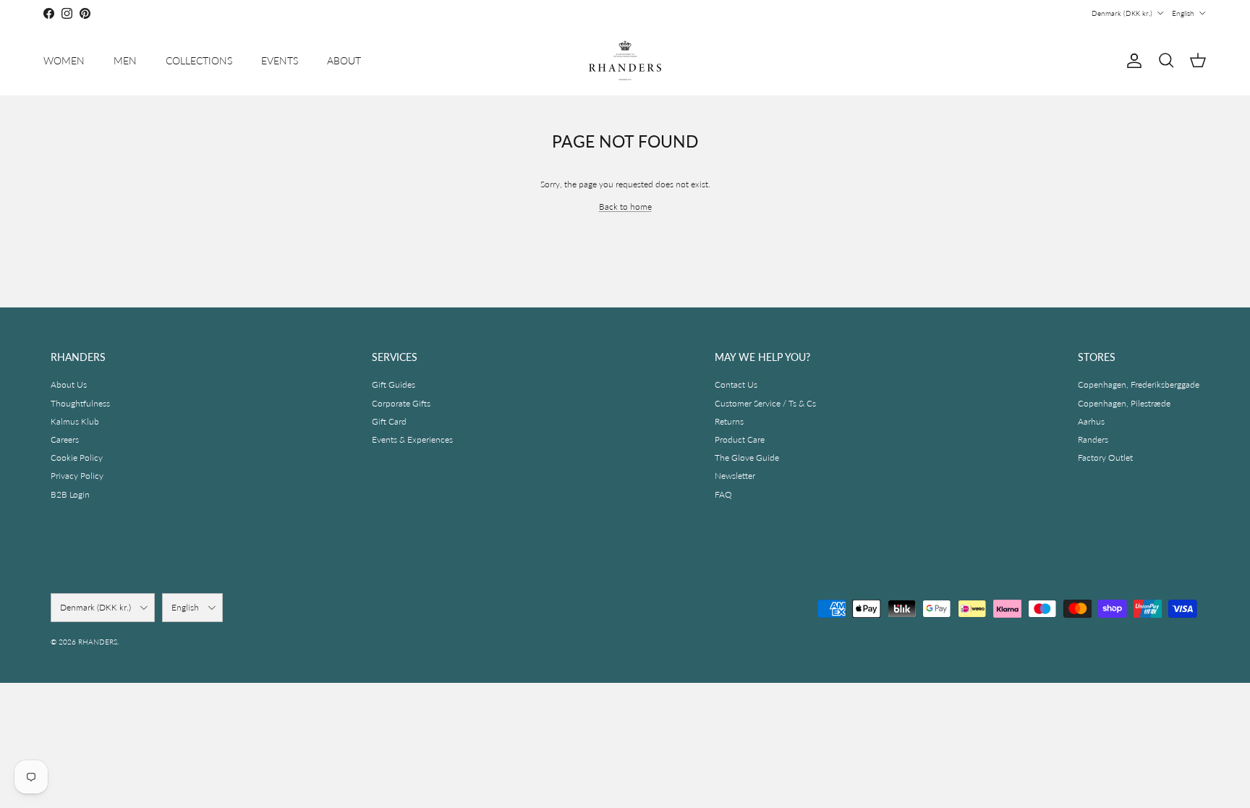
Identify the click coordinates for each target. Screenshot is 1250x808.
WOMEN (64, 60)
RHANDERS (97, 641)
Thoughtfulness (80, 403)
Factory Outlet (1105, 457)
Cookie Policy (77, 457)
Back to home (625, 206)
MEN (125, 60)
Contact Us (736, 384)
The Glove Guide (747, 457)
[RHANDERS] (625, 60)
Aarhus (1091, 421)
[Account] (1131, 60)
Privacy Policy (77, 475)
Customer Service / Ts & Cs (765, 403)
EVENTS (279, 60)
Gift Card (389, 421)
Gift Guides (393, 384)
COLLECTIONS (199, 60)
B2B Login (70, 494)
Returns (729, 421)
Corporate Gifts (401, 403)
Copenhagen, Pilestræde (1124, 403)
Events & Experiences (412, 439)
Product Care (740, 439)
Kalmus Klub (75, 421)
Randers (1093, 439)
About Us (69, 384)
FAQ (723, 494)
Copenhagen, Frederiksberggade (1138, 384)
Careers (65, 439)
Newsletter (735, 475)
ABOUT (344, 60)
